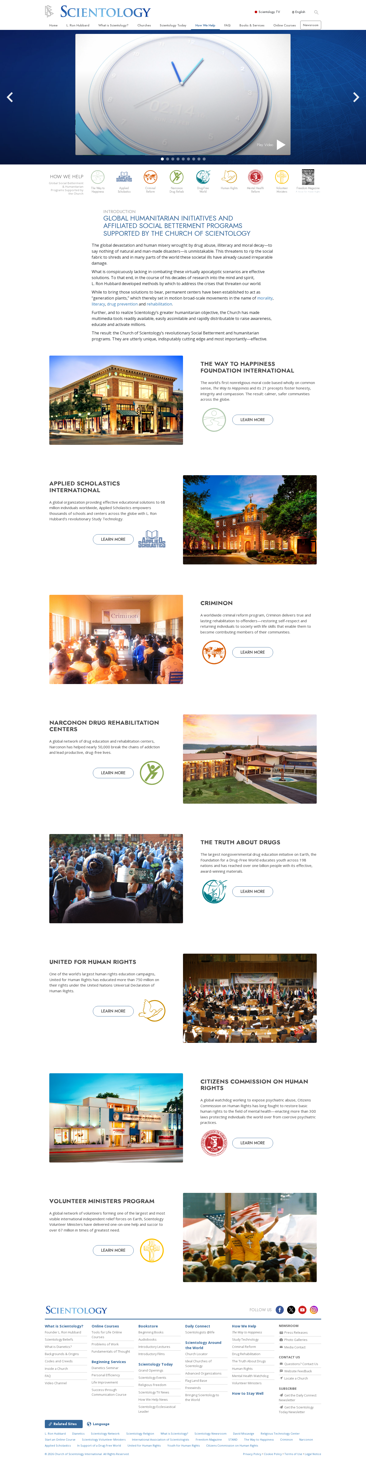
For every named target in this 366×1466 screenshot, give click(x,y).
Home (53, 25)
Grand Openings (150, 1370)
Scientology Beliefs (59, 1339)
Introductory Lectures (154, 1346)
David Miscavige (243, 1433)
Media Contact (294, 1347)
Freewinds (193, 1388)
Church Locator (196, 1354)
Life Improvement (105, 1382)
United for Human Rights (144, 1445)
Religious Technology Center (280, 1433)
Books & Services (252, 25)
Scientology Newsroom (210, 1433)
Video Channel (56, 1383)
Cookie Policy (273, 1454)
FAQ (227, 25)
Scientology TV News (153, 1392)
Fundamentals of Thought (111, 1351)
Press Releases (296, 1332)
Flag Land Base (196, 1380)
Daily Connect (197, 1326)
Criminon (286, 1439)
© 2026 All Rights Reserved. (87, 1454)
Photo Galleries (295, 1339)
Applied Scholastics (58, 1445)
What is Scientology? (113, 25)
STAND (233, 1439)
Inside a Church (56, 1368)
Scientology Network (105, 1433)
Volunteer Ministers (247, 1383)
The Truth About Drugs (249, 1361)
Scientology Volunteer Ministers (103, 1439)
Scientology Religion (140, 1433)
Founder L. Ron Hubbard (63, 1332)
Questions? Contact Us (301, 1364)
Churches (144, 25)
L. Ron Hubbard (77, 25)
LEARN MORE (253, 420)
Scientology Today (173, 25)
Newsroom (310, 25)
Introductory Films (151, 1354)
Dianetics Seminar (105, 1368)
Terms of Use (293, 1454)
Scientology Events (152, 1377)
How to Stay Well (247, 1393)
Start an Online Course (60, 1439)
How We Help (205, 25)
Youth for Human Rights (183, 1445)
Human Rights (242, 1368)
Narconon (306, 1439)
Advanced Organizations (203, 1373)
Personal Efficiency (106, 1375)
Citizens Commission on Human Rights (232, 1445)
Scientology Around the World (203, 1345)
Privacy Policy (252, 1454)
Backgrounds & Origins (62, 1354)
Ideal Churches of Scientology (198, 1363)
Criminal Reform (244, 1346)
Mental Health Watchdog (250, 1376)
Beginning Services (109, 1361)
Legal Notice (313, 1454)
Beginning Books (151, 1332)
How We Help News (153, 1399)
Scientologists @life (200, 1332)
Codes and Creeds (59, 1361)
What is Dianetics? (58, 1346)
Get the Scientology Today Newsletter (296, 1409)
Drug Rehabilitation (246, 1354)
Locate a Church (296, 1378)
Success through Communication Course (109, 1392)
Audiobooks (147, 1339)
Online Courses (284, 25)
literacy (98, 304)
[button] (162, 158)
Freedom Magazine (209, 1439)
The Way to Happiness (259, 1439)
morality (265, 298)
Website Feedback (298, 1371)
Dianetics (78, 1433)
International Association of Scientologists (160, 1439)
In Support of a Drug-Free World (99, 1445)
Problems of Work (105, 1344)
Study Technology (245, 1339)
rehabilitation (159, 304)
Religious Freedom (152, 1385)
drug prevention (122, 304)
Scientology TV (269, 11)
